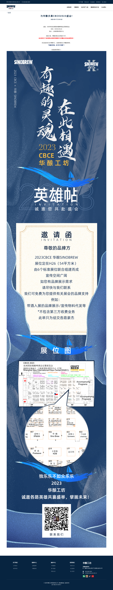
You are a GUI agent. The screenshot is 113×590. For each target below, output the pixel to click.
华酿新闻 (76, 7)
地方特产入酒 (84, 7)
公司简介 (15, 565)
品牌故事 (69, 7)
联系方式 (72, 565)
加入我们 (104, 2)
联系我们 (98, 2)
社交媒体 (92, 2)
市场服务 (53, 565)
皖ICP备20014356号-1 (56, 584)
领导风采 (15, 568)
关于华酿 (81, 2)
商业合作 (86, 2)
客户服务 (53, 568)
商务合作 (53, 571)
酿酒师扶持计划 (95, 7)
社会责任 (103, 7)
